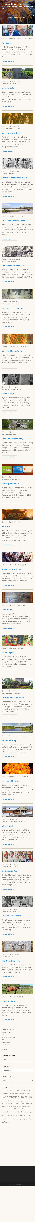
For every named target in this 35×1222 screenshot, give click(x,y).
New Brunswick (10, 1109)
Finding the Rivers (22, 1101)
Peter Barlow (5, 1112)
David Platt (5, 1101)
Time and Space (17, 693)
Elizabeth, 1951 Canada (12, 308)
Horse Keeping (8, 1001)
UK (30, 1119)
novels (27, 1109)
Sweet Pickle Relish (7, 1032)
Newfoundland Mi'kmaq (9, 173)
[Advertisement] (17, 1145)
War (6, 1122)
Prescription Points (10, 483)
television (13, 1119)
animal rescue (5, 1090)
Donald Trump (14, 1101)
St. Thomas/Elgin (7, 1115)
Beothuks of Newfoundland (14, 178)
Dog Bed (4, 1039)
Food (22, 346)
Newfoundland (20, 1109)
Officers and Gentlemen (13, 697)
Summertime (8, 393)
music (3, 1109)
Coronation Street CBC (19, 1097)
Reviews (14, 821)
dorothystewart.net (17, 6)
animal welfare (20, 1091)
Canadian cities (9, 1093)
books (3, 1093)
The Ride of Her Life (11, 961)
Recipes (27, 346)
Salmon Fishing (9, 740)
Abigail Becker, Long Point (9, 1037)
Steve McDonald (6, 1119)
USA (3, 1122)
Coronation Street (27, 38)
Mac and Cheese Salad (12, 351)
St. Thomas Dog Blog (22, 1115)
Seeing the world (7, 128)
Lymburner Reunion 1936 (13, 265)
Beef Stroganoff (6, 1042)
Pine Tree (4, 1035)
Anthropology (6, 83)
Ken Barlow (7, 43)
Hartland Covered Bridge (13, 438)
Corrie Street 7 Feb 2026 (8, 1047)
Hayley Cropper (19, 1103)
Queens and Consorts (12, 916)
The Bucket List (16, 128)
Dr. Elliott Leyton (10, 871)
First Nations (30, 1101)
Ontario (31, 1109)
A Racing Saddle (6, 1044)
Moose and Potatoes (11, 781)
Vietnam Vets (8, 88)
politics (11, 1112)
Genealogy (14, 261)
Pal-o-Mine (7, 526)
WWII (9, 1122)
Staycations (15, 434)
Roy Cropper (22, 1112)
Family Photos (6, 261)
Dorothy (5, 38)
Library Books (8, 826)
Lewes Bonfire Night (11, 133)
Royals (16, 1112)
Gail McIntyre (5, 1103)
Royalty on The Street (12, 569)
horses (4, 1106)
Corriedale (4, 1049)
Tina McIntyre (19, 1119)
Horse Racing (28, 1103)
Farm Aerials (8, 610)
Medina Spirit (8, 652)
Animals (23, 216)
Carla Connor (16, 1093)
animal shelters (12, 1090)
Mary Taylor (22, 1106)
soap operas (30, 1112)
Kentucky (15, 1106)
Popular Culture (7, 389)
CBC (23, 1093)
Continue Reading (8, 61)
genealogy (11, 1103)
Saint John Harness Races (13, 220)
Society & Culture (15, 83)
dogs (9, 1101)
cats (21, 1093)
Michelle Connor (29, 1106)
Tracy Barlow (25, 1119)
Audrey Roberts (29, 1090)
